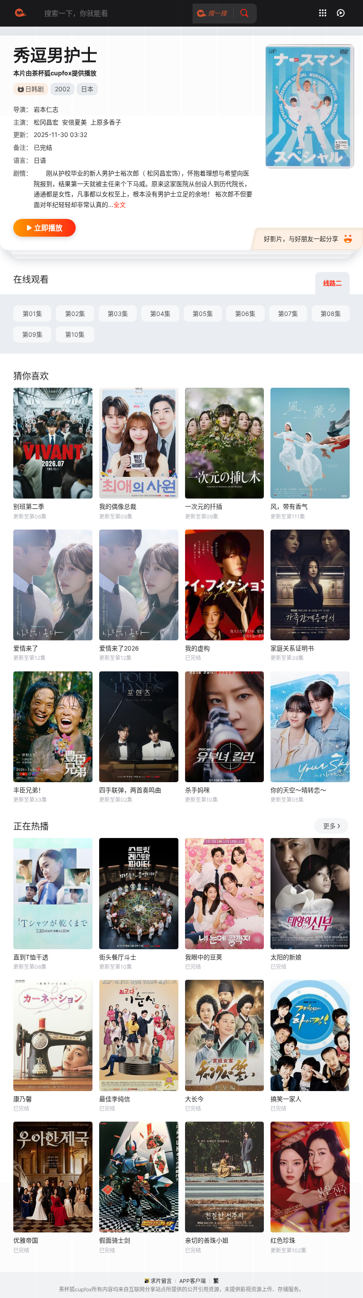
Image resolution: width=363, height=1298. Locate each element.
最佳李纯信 (114, 1099)
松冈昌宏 (46, 122)
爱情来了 (25, 648)
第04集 (160, 313)
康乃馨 (22, 1099)
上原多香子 (105, 122)
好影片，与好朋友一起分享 (301, 238)
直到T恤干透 (30, 957)
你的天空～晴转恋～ (298, 790)
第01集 (32, 313)
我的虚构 (197, 648)
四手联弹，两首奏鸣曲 (130, 790)
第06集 (245, 313)
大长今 (194, 1099)
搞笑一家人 (285, 1099)
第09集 (32, 334)
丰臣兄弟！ (28, 790)
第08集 (331, 313)
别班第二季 (28, 506)
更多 (329, 826)
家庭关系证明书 (292, 648)
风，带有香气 (289, 506)
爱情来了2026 (119, 648)
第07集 (288, 313)
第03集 (118, 313)
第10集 (75, 334)
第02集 (75, 313)
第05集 (203, 313)
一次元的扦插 (203, 506)
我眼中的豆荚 (203, 957)
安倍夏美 (74, 122)
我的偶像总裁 (117, 506)
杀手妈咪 (197, 790)
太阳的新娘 (285, 957)
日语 (40, 160)
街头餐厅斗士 (117, 957)
